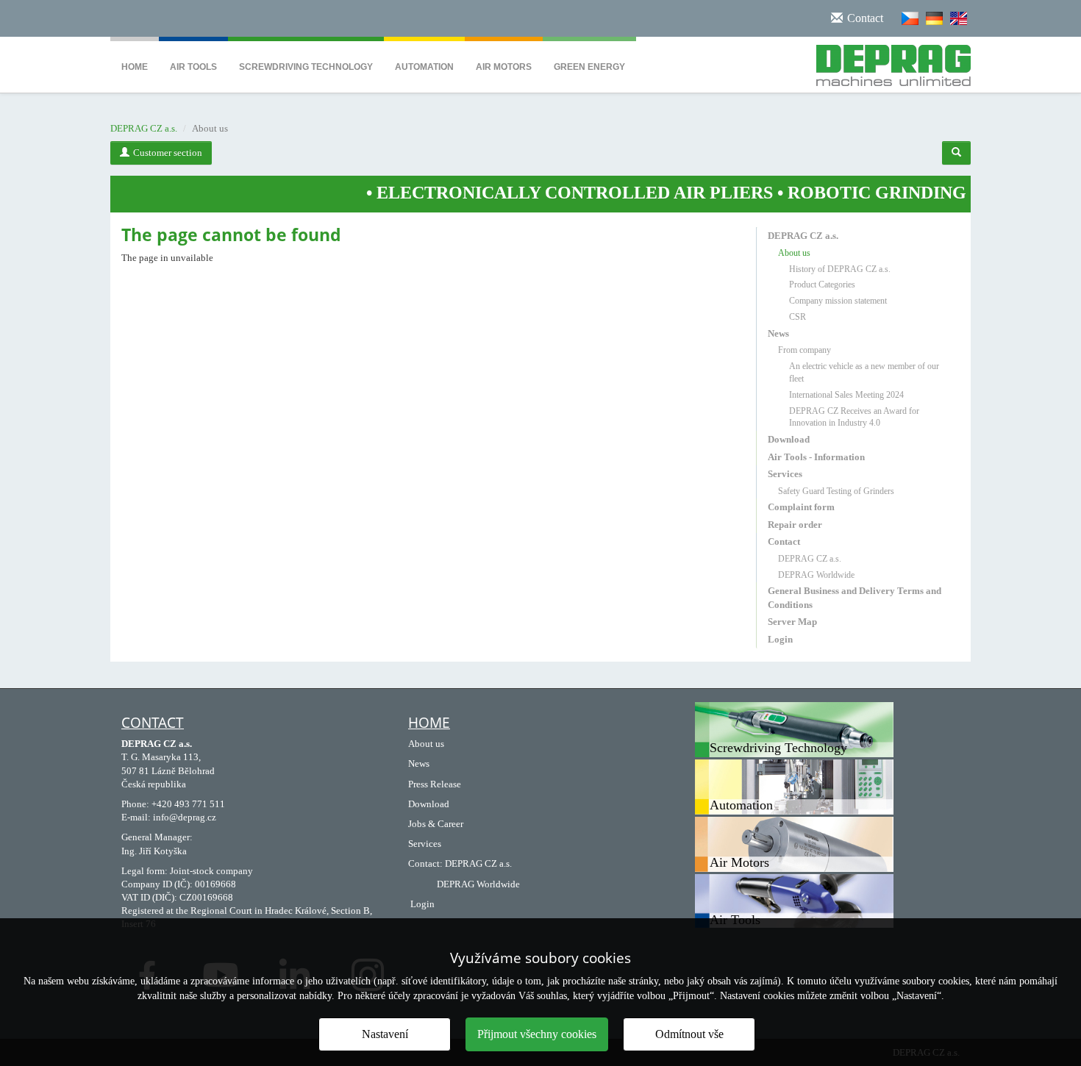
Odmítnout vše (689, 1034)
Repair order (795, 524)
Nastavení (385, 1034)
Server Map (792, 621)
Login (780, 639)
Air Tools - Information (816, 456)
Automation (424, 67)
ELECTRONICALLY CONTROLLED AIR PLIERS (541, 192)
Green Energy (589, 67)
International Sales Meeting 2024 (846, 395)
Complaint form (801, 506)
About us (794, 253)
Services (785, 473)
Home (134, 67)
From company (804, 350)
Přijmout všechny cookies (536, 1034)
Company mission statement (838, 301)
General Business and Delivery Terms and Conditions (854, 597)
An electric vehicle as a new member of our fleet (864, 372)
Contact (784, 541)
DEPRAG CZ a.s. (143, 128)
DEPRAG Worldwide (816, 575)
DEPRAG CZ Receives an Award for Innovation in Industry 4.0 (854, 417)
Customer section (167, 152)
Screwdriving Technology (306, 67)
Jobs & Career (435, 823)
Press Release (434, 784)
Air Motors (504, 67)
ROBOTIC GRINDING (843, 192)
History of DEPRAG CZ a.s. (840, 269)
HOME (429, 722)
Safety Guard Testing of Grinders (836, 491)
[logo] (888, 62)
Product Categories (822, 284)
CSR (797, 317)
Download (789, 439)
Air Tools (193, 67)
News (778, 333)
